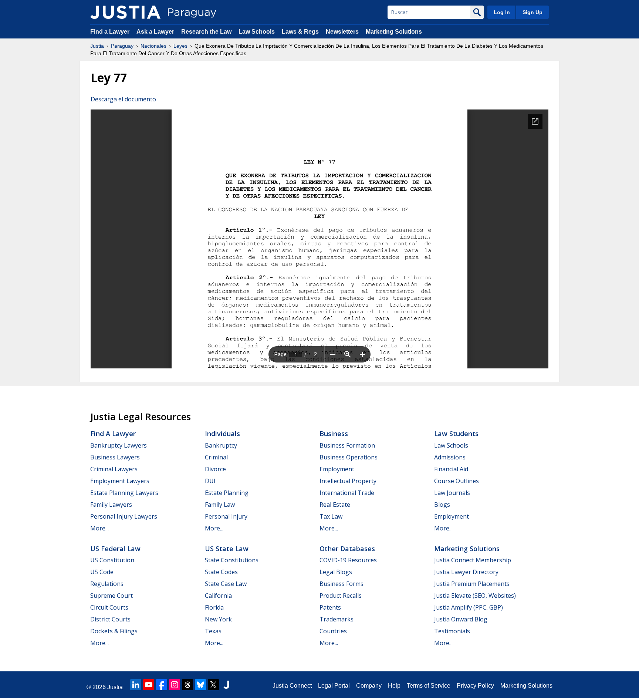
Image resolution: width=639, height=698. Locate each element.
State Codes (221, 572)
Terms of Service (428, 685)
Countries (333, 631)
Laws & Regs (300, 31)
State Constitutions (231, 560)
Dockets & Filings (114, 631)
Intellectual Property (348, 481)
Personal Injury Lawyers (123, 516)
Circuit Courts (109, 607)
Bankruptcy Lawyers (118, 445)
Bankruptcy (221, 445)
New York (218, 619)
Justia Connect (292, 685)
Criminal (216, 457)
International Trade (347, 493)
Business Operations (349, 457)
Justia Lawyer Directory (466, 572)
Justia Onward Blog (460, 619)
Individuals (222, 433)
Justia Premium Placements (472, 584)
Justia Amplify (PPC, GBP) (468, 607)
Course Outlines (456, 481)
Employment (337, 469)
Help (394, 685)
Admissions (450, 457)
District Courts (110, 619)
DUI (210, 481)
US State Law (226, 548)
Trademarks (337, 619)
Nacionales (153, 46)
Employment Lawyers (119, 481)
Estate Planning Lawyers (124, 493)
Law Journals (452, 493)
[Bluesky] (200, 684)
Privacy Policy (475, 685)
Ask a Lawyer (156, 31)
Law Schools (257, 31)
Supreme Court (111, 595)
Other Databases (347, 548)
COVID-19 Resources (348, 560)
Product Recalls (341, 595)
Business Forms (342, 584)
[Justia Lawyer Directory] (226, 684)
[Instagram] (174, 684)
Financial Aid (451, 469)
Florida (214, 607)
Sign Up (532, 12)
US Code (102, 572)
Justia (97, 46)
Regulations (107, 584)
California (218, 595)
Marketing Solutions (394, 31)
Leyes (180, 46)
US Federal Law (115, 548)
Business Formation (347, 445)
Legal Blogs (336, 572)
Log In (502, 12)
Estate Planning (226, 493)
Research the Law (206, 31)
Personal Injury (226, 516)
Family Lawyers (111, 504)
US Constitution (112, 560)
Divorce (215, 469)
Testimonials (452, 631)
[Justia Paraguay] (125, 12)
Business (334, 433)
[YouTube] (148, 684)
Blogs (442, 504)
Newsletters (342, 31)
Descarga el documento (123, 99)
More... (99, 528)
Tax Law (331, 516)
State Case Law (226, 584)
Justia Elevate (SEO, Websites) (475, 595)
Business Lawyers (115, 457)
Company (369, 685)
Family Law (220, 504)
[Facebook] (161, 684)
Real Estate (335, 504)
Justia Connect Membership (472, 560)
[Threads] (187, 684)
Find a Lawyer (109, 31)
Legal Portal (334, 685)
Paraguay (122, 46)
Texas (213, 631)
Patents (330, 607)
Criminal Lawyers (114, 469)
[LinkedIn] (135, 684)
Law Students (456, 433)
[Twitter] (213, 684)
